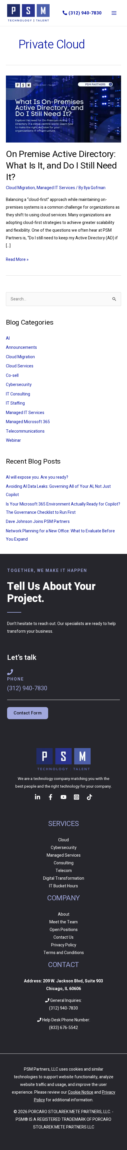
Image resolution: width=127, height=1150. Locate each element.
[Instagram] (76, 797)
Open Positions (64, 930)
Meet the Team (63, 922)
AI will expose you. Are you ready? (37, 477)
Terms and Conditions (63, 953)
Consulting (64, 863)
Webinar (13, 440)
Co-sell (12, 375)
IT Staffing (15, 403)
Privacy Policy (63, 945)
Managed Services (64, 855)
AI (8, 338)
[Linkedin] (37, 797)
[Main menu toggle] (114, 13)
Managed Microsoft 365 (28, 422)
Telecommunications (25, 431)
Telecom (64, 871)
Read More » (17, 259)
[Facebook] (50, 797)
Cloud (63, 840)
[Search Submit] (100, 299)
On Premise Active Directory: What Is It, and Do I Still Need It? (61, 166)
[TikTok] (89, 797)
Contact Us (63, 937)
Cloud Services (19, 366)
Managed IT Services (56, 188)
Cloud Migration (20, 188)
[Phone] (10, 672)
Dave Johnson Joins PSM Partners (38, 521)
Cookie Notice (80, 1092)
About (63, 914)
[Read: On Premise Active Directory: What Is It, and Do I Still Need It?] (63, 109)
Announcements (21, 347)
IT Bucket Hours (63, 886)
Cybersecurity (19, 385)
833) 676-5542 (64, 1028)
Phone (15, 679)
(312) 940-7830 (85, 13)
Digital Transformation (63, 878)
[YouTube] (63, 797)
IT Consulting (18, 394)
